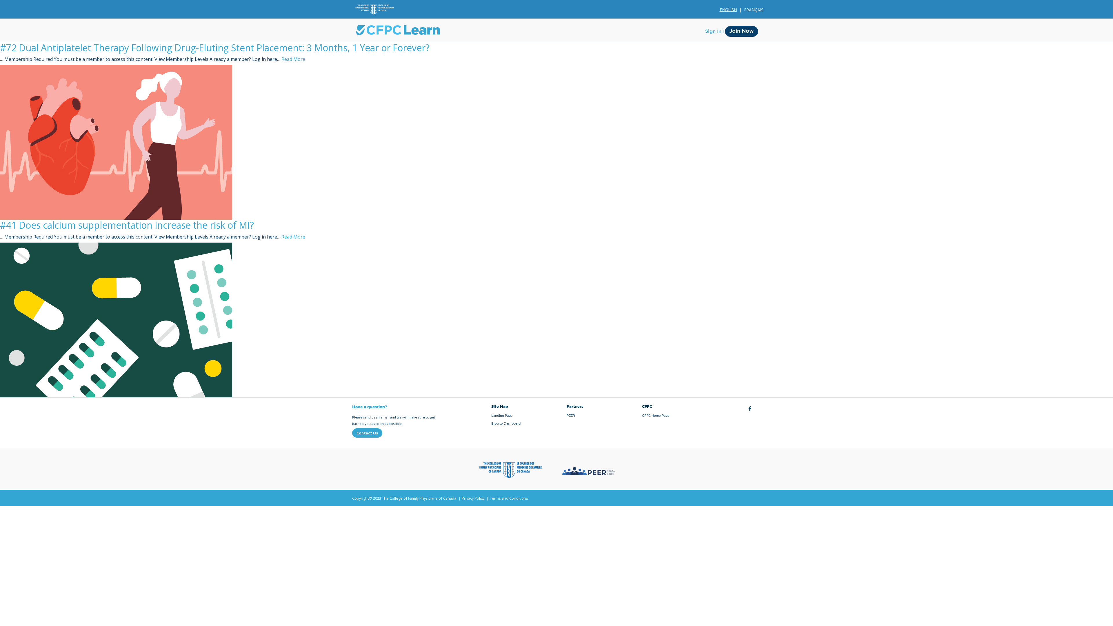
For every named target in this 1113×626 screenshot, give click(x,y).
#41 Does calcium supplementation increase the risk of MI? (127, 225)
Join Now (741, 31)
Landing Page (502, 415)
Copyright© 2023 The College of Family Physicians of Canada (404, 498)
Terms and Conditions (509, 498)
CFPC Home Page (656, 415)
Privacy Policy (473, 498)
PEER (571, 415)
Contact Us (367, 433)
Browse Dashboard (506, 423)
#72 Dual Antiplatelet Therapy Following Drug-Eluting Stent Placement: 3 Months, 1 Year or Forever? (215, 47)
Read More (293, 59)
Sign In (713, 31)
